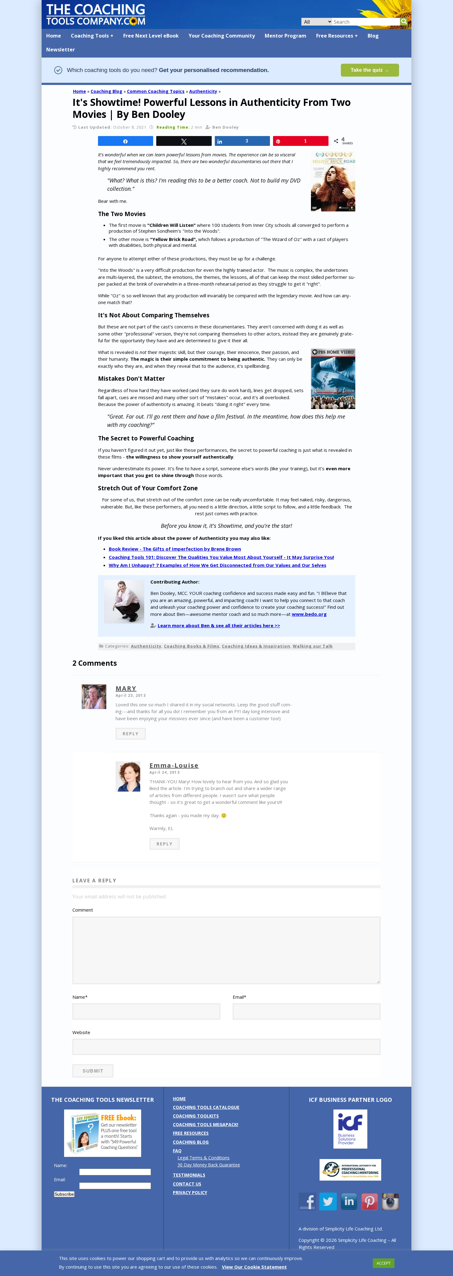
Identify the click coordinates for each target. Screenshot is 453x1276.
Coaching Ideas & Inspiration (256, 646)
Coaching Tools (90, 35)
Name (80, 997)
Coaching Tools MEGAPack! (205, 1124)
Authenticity (203, 91)
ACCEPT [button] (384, 1263)
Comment (82, 910)
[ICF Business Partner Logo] (350, 1147)
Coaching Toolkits (196, 1116)
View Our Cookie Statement (254, 1267)
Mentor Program (285, 35)
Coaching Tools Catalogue (206, 1107)
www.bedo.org (309, 614)
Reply (131, 733)
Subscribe (64, 1194)
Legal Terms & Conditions (204, 1158)
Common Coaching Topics (156, 91)
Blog (373, 35)
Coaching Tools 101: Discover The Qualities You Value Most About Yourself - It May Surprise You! (221, 557)
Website (81, 1032)
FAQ (177, 1151)
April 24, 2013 (164, 772)
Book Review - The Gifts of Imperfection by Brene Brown (175, 549)
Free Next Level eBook (151, 35)
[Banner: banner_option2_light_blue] (226, 82)
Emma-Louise (174, 765)
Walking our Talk (313, 646)
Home (53, 35)
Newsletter (60, 49)
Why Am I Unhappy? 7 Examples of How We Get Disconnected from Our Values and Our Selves (217, 565)
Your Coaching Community (222, 35)
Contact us (187, 1184)
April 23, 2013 (131, 695)
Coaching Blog (106, 91)
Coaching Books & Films (191, 646)
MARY (126, 688)
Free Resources (334, 35)
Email (239, 997)
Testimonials (189, 1175)
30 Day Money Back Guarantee (209, 1165)
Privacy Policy (190, 1192)
